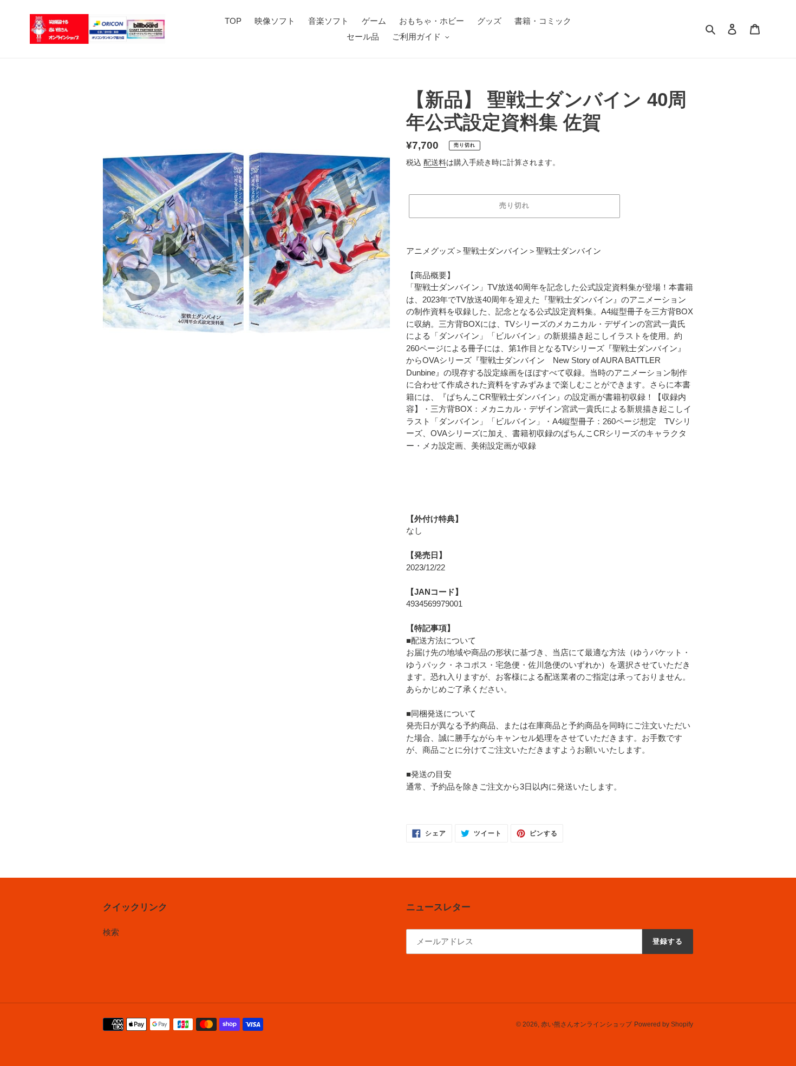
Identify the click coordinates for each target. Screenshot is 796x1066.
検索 (111, 932)
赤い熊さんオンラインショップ (586, 1024)
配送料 (434, 162)
